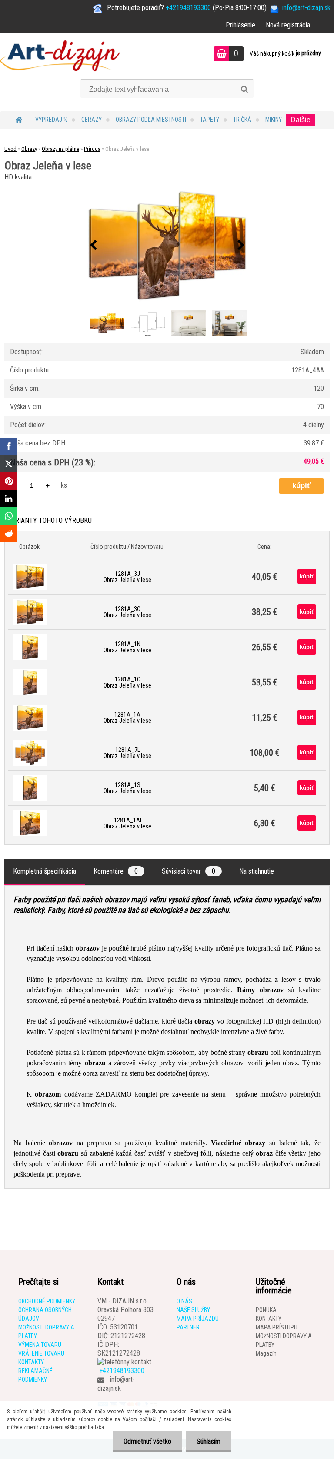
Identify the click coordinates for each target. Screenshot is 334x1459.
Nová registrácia (288, 25)
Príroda (92, 149)
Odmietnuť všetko (147, 1441)
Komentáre (116, 871)
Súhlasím (208, 1441)
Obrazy (91, 119)
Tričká (242, 119)
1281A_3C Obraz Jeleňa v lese (127, 611)
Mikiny (273, 119)
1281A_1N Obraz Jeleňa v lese (127, 647)
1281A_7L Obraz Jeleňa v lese (127, 752)
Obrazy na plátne (60, 149)
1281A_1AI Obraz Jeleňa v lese (127, 823)
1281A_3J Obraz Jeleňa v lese (127, 576)
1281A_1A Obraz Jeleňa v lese (127, 717)
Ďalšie (301, 119)
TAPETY (209, 119)
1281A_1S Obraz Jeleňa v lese (127, 787)
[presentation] (93, 245)
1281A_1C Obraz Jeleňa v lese (127, 682)
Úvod (10, 149)
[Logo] (60, 54)
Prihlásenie (240, 25)
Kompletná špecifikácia (44, 871)
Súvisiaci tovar (188, 871)
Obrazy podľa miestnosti (151, 119)
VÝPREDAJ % (51, 119)
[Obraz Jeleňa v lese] (167, 245)
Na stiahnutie (256, 871)
